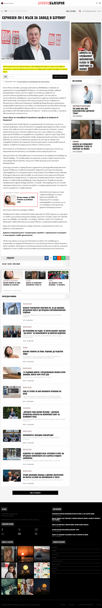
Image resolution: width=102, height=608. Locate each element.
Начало (63, 604)
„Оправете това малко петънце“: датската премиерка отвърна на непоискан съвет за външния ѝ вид (41, 414)
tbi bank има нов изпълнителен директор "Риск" (83, 111)
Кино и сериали (57, 561)
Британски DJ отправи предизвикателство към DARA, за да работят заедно (73, 514)
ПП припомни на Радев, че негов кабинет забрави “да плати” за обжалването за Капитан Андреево (44, 332)
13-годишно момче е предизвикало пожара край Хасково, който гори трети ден (44, 373)
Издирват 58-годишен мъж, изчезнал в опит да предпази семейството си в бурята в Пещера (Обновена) (43, 455)
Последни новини (9, 296)
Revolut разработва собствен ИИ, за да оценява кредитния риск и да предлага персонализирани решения (44, 310)
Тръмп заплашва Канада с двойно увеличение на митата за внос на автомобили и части (43, 476)
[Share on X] (51, 258)
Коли (53, 571)
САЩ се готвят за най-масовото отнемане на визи (42, 392)
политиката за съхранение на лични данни (33, 81)
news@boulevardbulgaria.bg (29, 519)
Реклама (72, 604)
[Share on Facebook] (47, 258)
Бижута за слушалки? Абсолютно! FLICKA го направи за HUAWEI (86, 61)
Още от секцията (35, 493)
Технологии (56, 564)
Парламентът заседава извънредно (38, 435)
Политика (55, 554)
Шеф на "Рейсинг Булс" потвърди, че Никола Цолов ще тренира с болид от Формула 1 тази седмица (76, 519)
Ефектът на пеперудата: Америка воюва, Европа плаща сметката (70, 525)
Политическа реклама (85, 604)
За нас (4, 509)
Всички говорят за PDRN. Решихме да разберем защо (43, 352)
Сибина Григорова (7, 515)
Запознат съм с (27, 81)
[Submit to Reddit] (59, 258)
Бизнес (54, 557)
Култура (54, 568)
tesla (9, 264)
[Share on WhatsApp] (63, 258)
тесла (4, 264)
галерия (54, 547)
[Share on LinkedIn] (55, 258)
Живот (54, 551)
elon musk (16, 264)
